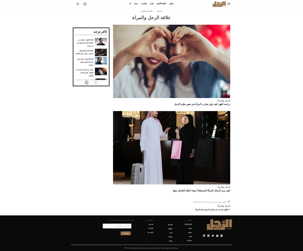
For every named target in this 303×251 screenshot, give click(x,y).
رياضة (170, 241)
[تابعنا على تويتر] (213, 236)
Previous (96, 82)
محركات (189, 240)
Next (87, 82)
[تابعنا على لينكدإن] (208, 236)
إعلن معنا (150, 232)
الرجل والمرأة (223, 100)
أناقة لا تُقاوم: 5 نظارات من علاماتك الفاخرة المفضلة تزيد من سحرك (85, 43)
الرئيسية (159, 11)
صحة (136, 3)
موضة (190, 228)
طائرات (144, 3)
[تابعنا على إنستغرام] (217, 236)
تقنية (152, 3)
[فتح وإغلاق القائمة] (228, 4)
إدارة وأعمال (188, 224)
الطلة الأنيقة (161, 3)
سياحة (190, 232)
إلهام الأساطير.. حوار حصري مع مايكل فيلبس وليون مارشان (85, 62)
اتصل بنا (151, 228)
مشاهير (170, 228)
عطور (171, 3)
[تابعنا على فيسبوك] (222, 236)
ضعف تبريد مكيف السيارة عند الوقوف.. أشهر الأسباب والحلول (84, 72)
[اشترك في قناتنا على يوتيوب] (204, 236)
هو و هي (170, 224)
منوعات (170, 236)
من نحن (151, 224)
